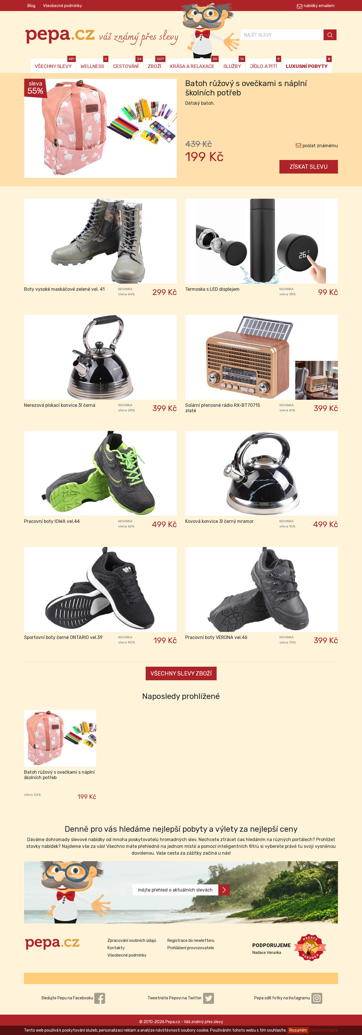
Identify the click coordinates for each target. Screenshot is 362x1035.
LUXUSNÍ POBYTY (308, 64)
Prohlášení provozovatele (190, 948)
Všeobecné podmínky (62, 5)
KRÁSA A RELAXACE (193, 64)
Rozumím (298, 1030)
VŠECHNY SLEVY (54, 64)
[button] (35, 130)
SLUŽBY (233, 64)
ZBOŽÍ (156, 64)
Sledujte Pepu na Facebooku (67, 998)
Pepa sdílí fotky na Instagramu (282, 998)
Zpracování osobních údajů (131, 940)
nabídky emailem (319, 5)
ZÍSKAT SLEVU (309, 166)
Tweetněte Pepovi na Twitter (175, 998)
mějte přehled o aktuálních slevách (175, 890)
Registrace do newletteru (190, 940)
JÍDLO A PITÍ (265, 64)
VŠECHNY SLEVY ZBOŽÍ (181, 673)
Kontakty (116, 948)
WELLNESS (94, 64)
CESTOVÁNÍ (127, 64)
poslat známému (320, 145)
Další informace (323, 1030)
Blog (31, 5)
